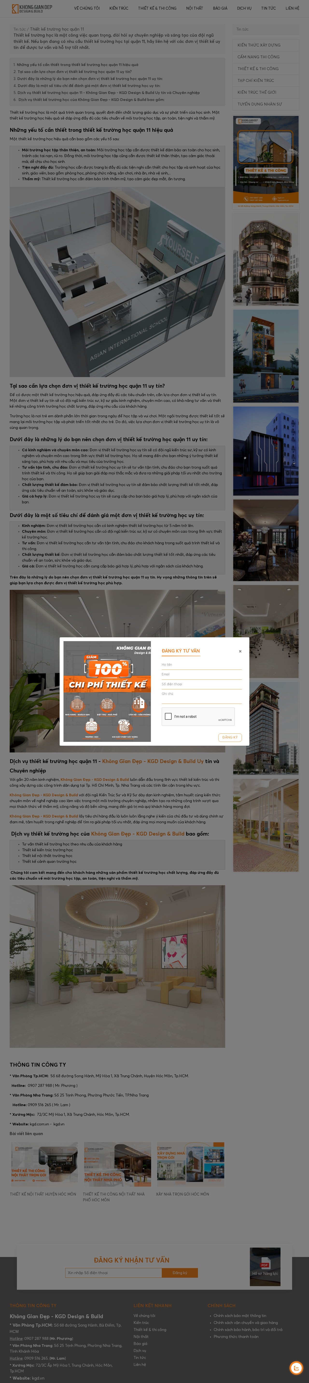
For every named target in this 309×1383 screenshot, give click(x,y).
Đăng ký (230, 737)
